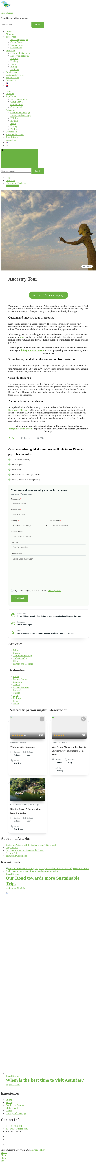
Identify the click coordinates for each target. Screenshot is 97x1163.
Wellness (14, 69)
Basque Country (20, 679)
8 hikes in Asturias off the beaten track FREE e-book (31, 845)
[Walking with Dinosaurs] (27, 727)
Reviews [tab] (27, 438)
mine (22, 337)
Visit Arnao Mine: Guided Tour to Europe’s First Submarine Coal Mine (69, 751)
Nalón (16, 703)
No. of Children (17, 532)
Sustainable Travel (15, 75)
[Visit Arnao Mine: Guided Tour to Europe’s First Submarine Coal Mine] (69, 727)
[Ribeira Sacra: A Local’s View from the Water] (27, 789)
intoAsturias (7, 12)
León (15, 701)
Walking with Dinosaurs (22, 747)
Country (15, 521)
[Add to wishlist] (42, 719)
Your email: (16, 510)
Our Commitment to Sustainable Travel (25, 850)
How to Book (21, 613)
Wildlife (14, 58)
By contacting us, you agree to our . (38, 590)
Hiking (13, 64)
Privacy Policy (55, 590)
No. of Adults (55, 521)
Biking (13, 66)
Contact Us (11, 80)
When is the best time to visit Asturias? (45, 1080)
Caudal (16, 684)
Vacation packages (19, 39)
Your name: (16, 499)
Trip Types (11, 36)
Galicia (16, 692)
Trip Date (14, 542)
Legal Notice (12, 847)
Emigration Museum (18, 410)
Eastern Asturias (21, 687)
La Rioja (17, 698)
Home (8, 31)
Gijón (15, 695)
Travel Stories (12, 77)
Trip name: (16, 494)
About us (10, 34)
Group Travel (16, 42)
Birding (14, 61)
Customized (16, 47)
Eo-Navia (17, 690)
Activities (10, 50)
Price (19, 631)
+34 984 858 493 (14, 1126)
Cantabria (17, 682)
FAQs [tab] (42, 438)
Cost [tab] (13, 438)
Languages (20, 622)
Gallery (88, 266)
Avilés (16, 676)
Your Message (17, 553)
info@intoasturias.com (32, 350)
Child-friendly (20, 658)
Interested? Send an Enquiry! (48, 295)
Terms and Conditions (16, 855)
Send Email (19, 598)
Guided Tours (16, 45)
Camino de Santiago (20, 53)
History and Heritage (20, 55)
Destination (11, 72)
